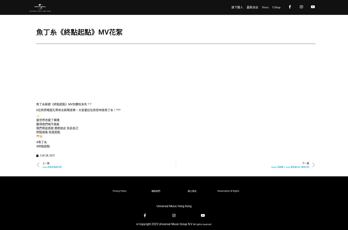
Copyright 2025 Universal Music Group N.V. (165, 224)
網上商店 (192, 191)
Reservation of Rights (228, 191)
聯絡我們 (156, 191)
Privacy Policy (120, 191)
